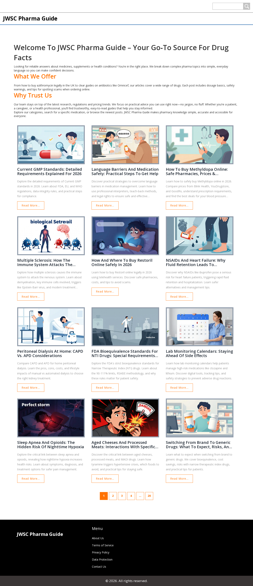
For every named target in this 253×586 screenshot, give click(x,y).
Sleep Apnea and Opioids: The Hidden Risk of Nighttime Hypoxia (50, 444)
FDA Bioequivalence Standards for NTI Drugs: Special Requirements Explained (125, 353)
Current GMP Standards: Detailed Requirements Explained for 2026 (49, 171)
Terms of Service (103, 545)
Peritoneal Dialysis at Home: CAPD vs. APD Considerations (50, 353)
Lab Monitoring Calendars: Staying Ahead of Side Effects (199, 353)
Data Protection (102, 559)
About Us (98, 538)
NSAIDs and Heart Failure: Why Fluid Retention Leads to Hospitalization (196, 262)
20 (149, 496)
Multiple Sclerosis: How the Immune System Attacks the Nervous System (44, 262)
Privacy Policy (100, 552)
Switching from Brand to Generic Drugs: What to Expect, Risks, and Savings (198, 444)
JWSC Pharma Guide (30, 18)
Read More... (31, 205)
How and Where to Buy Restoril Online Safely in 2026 (122, 262)
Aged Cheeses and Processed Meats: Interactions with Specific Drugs (123, 444)
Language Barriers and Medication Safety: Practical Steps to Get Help (125, 171)
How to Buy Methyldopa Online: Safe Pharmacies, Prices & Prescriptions (197, 171)
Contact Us (99, 566)
